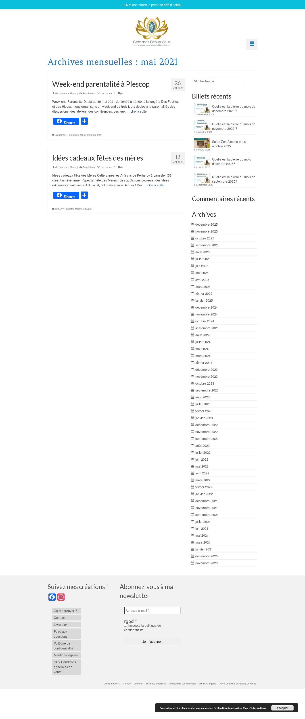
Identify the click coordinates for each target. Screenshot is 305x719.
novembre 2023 (206, 376)
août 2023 (202, 397)
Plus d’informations (254, 708)
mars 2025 (203, 286)
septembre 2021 (207, 514)
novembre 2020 (206, 563)
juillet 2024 (203, 342)
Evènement (60, 134)
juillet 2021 (203, 521)
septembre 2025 (207, 245)
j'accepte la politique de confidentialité (142, 627)
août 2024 (202, 335)
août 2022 (202, 445)
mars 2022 (203, 480)
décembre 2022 (206, 424)
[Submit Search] (195, 81)
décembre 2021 (206, 501)
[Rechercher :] (218, 81)
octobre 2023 (204, 383)
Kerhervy (58, 208)
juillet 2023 (203, 404)
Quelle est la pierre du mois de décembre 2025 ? (233, 108)
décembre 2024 (206, 307)
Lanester (69, 208)
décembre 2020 (206, 556)
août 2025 (202, 252)
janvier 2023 (204, 418)
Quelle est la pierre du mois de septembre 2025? (233, 179)
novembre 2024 (206, 314)
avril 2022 (202, 473)
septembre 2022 (207, 438)
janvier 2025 (204, 300)
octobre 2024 (204, 321)
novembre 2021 (206, 507)
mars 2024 (203, 355)
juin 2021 (201, 528)
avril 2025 (202, 279)
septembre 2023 (207, 390)
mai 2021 (202, 535)
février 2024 (203, 362)
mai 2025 (202, 272)
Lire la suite (138, 111)
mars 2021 (203, 542)
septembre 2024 (207, 328)
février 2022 (203, 487)
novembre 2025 (206, 231)
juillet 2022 (203, 452)
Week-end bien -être (90, 134)
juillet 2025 (203, 259)
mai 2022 (202, 466)
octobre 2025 (204, 238)
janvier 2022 (204, 494)
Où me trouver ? (106, 93)
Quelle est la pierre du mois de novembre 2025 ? (233, 126)
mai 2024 (202, 348)
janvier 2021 (204, 549)
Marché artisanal (83, 208)
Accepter (282, 708)
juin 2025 (201, 266)
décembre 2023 (206, 369)
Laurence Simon (67, 93)
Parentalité (73, 134)
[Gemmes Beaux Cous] (152, 30)
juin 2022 (201, 459)
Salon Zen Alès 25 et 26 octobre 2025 (229, 143)
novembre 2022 (206, 431)
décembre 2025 (206, 224)
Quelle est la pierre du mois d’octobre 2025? (231, 161)
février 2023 (203, 411)
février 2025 (203, 293)
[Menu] (251, 44)
